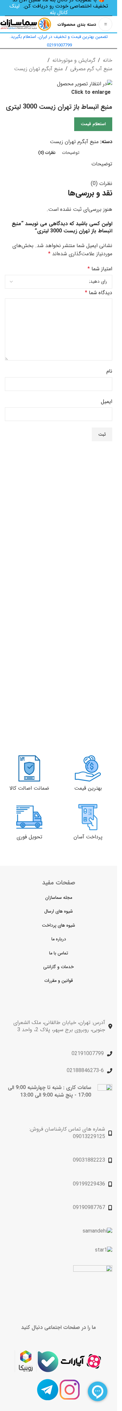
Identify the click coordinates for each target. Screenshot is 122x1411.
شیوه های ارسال (58, 911)
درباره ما (58, 939)
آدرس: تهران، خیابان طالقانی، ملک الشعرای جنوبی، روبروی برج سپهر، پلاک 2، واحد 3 (59, 1026)
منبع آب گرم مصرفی (91, 69)
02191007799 (88, 1054)
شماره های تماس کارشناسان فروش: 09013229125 (67, 1132)
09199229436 (89, 1184)
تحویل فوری (29, 837)
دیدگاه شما (98, 293)
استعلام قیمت (93, 124)
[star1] (103, 1250)
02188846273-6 (85, 1071)
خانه (107, 60)
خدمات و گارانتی (58, 966)
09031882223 (89, 1160)
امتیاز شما (100, 269)
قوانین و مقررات (58, 980)
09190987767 (89, 1207)
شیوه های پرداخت (58, 925)
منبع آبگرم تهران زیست (38, 69)
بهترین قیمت (88, 788)
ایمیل (106, 401)
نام (109, 371)
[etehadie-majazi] (92, 1285)
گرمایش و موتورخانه (73, 60)
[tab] (70, 153)
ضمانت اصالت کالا (29, 788)
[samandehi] (97, 1231)
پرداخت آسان (88, 837)
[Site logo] (25, 24)
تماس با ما (58, 953)
